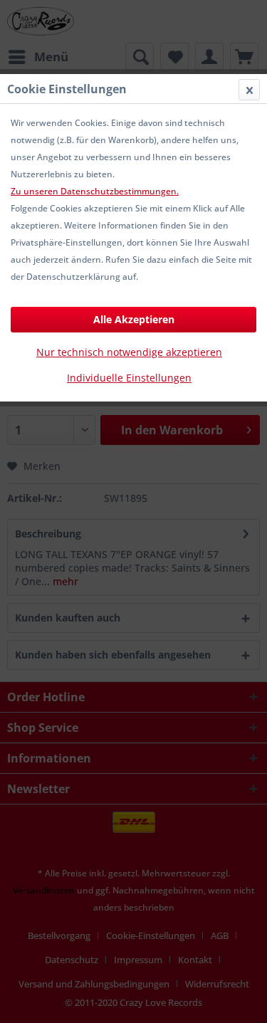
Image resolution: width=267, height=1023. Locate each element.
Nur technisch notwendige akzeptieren (129, 352)
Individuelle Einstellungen (129, 377)
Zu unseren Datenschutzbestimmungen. (95, 191)
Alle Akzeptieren (133, 319)
